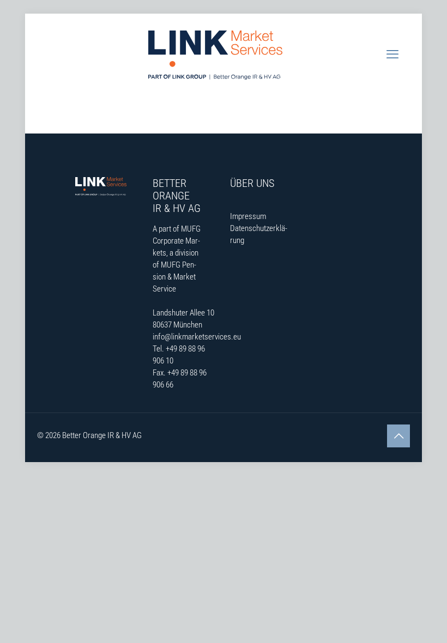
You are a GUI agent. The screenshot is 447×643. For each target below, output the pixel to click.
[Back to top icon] (398, 435)
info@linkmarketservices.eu (197, 337)
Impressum (248, 216)
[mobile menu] (392, 54)
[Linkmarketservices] (215, 54)
